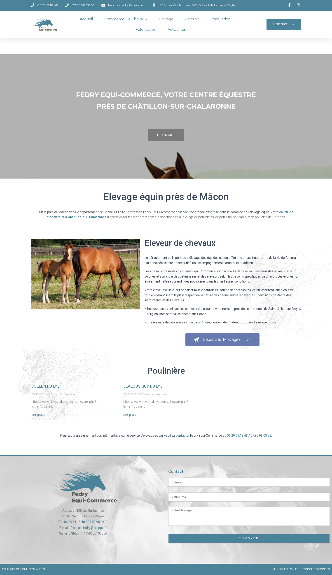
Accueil (86, 19)
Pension (192, 19)
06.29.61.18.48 (237, 435)
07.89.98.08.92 (260, 435)
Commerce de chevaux (125, 19)
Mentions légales (285, 569)
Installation (220, 19)
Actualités (177, 29)
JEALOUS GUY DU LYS (143, 386)
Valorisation (146, 29)
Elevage (166, 19)
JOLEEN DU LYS (45, 386)
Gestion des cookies (315, 569)
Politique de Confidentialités (23, 569)
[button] (284, 24)
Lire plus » (38, 415)
